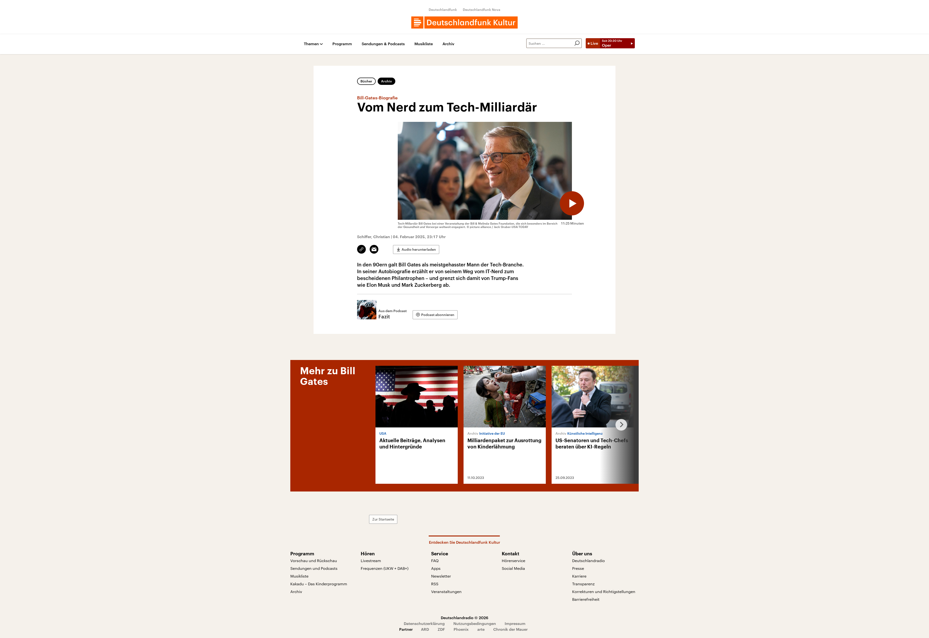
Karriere (579, 576)
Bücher (366, 81)
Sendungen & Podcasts (383, 44)
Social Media (513, 568)
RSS (434, 583)
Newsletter (441, 576)
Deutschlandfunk (443, 9)
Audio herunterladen (419, 249)
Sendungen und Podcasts (313, 568)
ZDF (441, 629)
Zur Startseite (383, 519)
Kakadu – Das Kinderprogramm (318, 583)
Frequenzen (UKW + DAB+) (384, 568)
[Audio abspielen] (572, 203)
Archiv (448, 44)
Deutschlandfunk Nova (481, 9)
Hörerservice (513, 560)
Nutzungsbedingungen (474, 623)
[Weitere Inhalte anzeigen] (619, 425)
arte (481, 629)
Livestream (371, 560)
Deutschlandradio (588, 560)
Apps (436, 568)
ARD (425, 629)
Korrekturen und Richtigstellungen (603, 591)
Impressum (515, 623)
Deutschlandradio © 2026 (464, 617)
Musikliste (423, 44)
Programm (342, 44)
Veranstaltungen (446, 591)
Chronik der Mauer (510, 629)
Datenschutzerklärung (424, 623)
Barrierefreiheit (585, 599)
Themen (311, 44)
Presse (578, 568)
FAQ (435, 560)
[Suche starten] (577, 43)
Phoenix (461, 629)
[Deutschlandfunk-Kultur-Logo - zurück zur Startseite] (464, 22)
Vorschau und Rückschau (313, 560)
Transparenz (583, 583)
